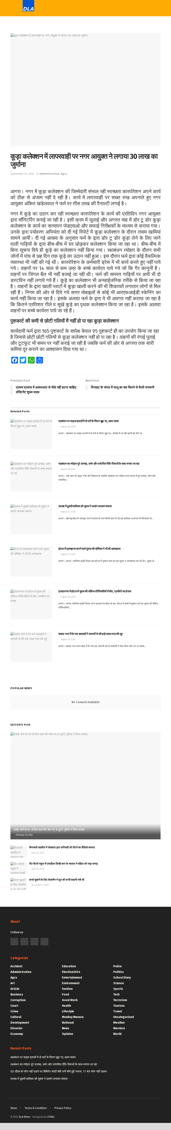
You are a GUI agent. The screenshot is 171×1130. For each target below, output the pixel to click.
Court (14, 1006)
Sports (77, 49)
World (76, 83)
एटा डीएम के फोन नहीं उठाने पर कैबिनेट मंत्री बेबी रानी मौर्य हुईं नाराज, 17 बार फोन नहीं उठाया (58, 1071)
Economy (16, 1034)
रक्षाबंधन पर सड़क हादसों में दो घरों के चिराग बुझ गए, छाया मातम (42, 1057)
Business (16, 994)
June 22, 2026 (37, 853)
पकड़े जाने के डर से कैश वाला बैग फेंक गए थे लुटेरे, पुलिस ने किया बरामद (49, 829)
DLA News (24, 1116)
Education (79, 66)
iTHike (50, 1116)
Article (14, 989)
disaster (16, 1028)
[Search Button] (125, 8)
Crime (14, 1011)
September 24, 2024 (22, 173)
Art (12, 983)
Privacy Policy (62, 1108)
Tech (75, 40)
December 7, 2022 (40, 885)
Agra (64, 173)
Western (78, 57)
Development (19, 1022)
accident (16, 966)
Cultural (15, 1017)
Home (76, 23)
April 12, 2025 (37, 869)
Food (65, 994)
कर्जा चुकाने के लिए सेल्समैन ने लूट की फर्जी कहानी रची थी (56, 879)
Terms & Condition (36, 1108)
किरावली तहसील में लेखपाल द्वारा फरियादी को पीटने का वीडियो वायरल (62, 847)
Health (66, 1006)
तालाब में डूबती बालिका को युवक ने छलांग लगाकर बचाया (39, 1079)
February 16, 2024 (24, 835)
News (65, 1028)
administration (49, 173)
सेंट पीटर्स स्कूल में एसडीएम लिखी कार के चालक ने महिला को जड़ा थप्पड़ (63, 863)
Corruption (18, 1000)
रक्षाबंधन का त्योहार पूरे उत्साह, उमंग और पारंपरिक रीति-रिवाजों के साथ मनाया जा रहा (53, 1064)
